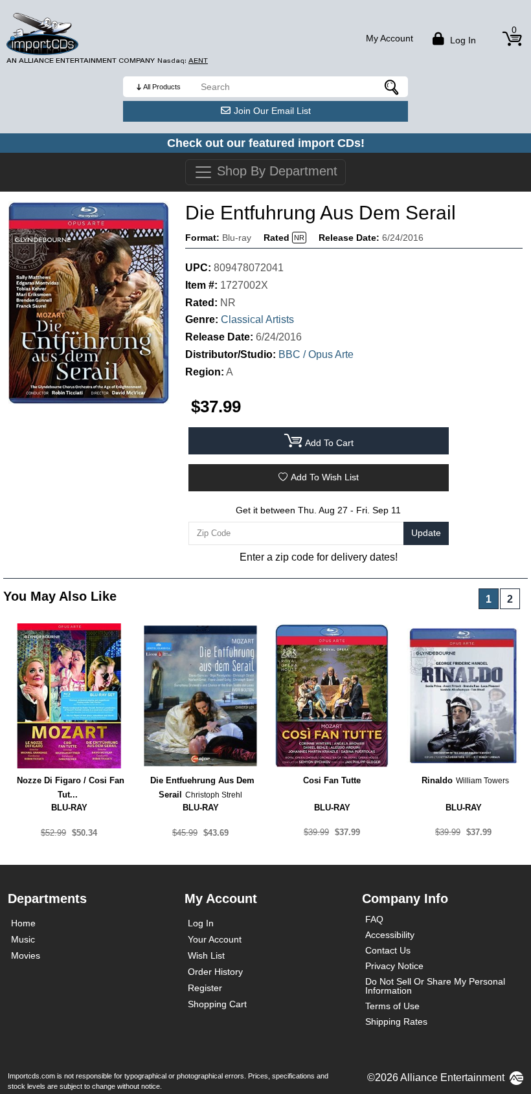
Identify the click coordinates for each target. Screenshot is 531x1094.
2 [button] (510, 599)
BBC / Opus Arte (316, 354)
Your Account (215, 939)
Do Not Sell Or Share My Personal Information (435, 986)
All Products (162, 87)
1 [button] (488, 599)
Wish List (206, 955)
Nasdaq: (182, 60)
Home (23, 923)
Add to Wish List (325, 477)
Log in (461, 40)
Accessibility (389, 935)
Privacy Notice (394, 966)
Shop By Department (275, 171)
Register (205, 988)
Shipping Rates (396, 1021)
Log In (201, 923)
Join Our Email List (272, 111)
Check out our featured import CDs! (266, 143)
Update (426, 533)
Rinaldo (437, 780)
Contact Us (388, 950)
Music (23, 939)
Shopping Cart (217, 1004)
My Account (389, 38)
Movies (25, 955)
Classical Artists (257, 319)
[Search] (392, 86)
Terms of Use (392, 1006)
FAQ (374, 919)
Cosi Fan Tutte (332, 780)
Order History (215, 971)
